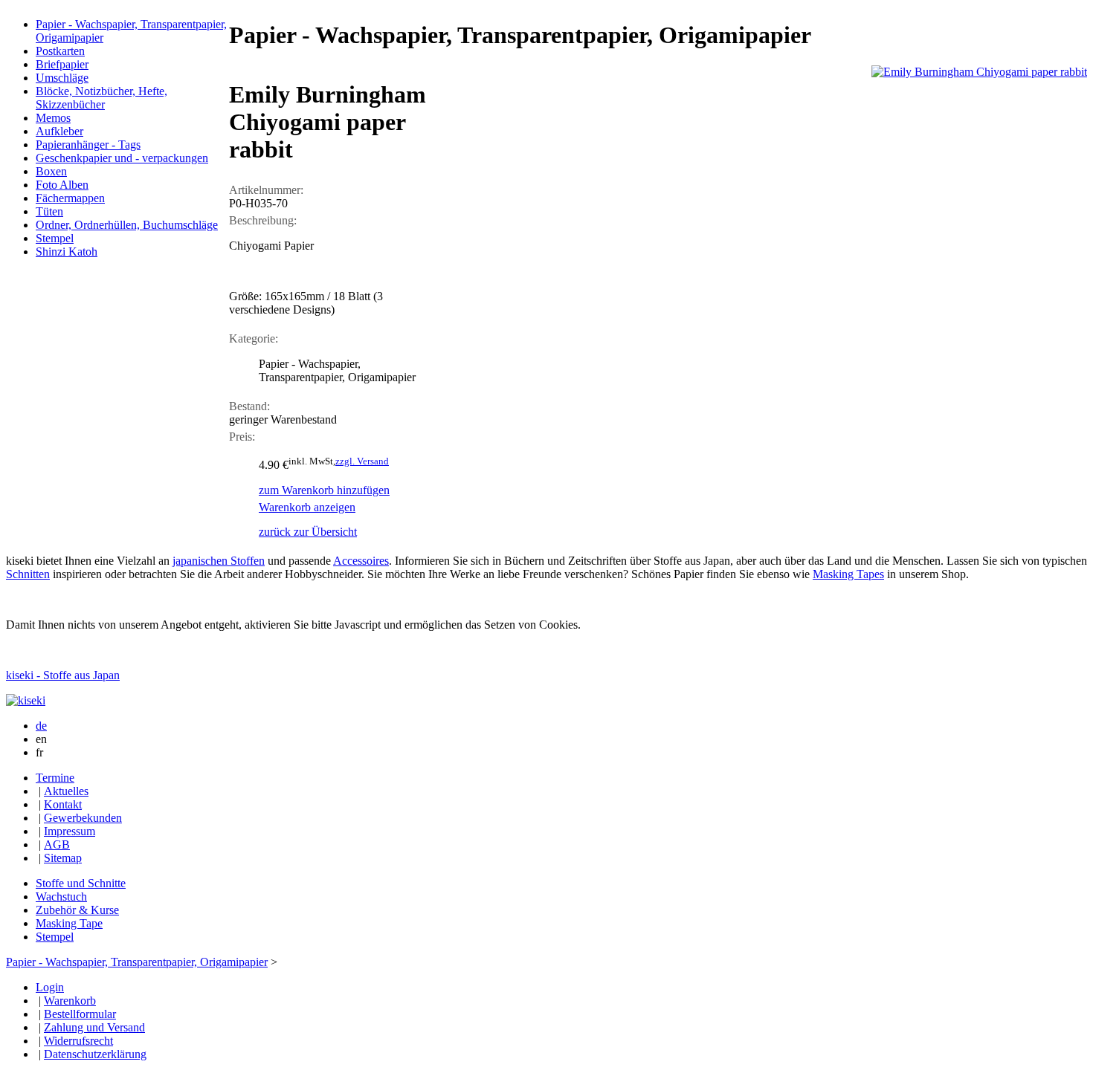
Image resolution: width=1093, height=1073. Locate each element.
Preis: (242, 436)
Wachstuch (61, 896)
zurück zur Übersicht (308, 531)
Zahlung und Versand (94, 1027)
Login (50, 987)
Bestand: (249, 406)
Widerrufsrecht (78, 1040)
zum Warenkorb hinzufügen (324, 490)
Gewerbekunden (83, 817)
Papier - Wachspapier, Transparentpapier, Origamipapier (137, 962)
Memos (53, 117)
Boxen (51, 171)
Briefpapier (62, 64)
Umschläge (62, 77)
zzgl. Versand (362, 461)
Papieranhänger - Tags (88, 144)
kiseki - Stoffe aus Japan (63, 675)
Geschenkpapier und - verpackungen (122, 158)
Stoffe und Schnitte (81, 883)
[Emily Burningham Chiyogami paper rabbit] (979, 71)
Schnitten (28, 574)
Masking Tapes (848, 574)
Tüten (49, 211)
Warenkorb (70, 1000)
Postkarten (60, 51)
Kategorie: (253, 338)
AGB (57, 844)
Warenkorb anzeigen (307, 507)
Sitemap (63, 858)
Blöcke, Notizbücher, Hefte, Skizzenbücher (101, 98)
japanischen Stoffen (219, 560)
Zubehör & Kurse (77, 910)
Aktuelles (66, 791)
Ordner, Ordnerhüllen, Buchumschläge (127, 224)
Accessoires (361, 560)
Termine (55, 777)
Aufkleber (59, 131)
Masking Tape (69, 923)
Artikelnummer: (266, 190)
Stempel (55, 238)
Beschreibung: (263, 220)
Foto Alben (62, 184)
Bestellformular (80, 1014)
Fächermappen (70, 198)
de (41, 725)
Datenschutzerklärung (95, 1054)
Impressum (69, 831)
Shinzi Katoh (66, 251)
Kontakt (63, 804)
